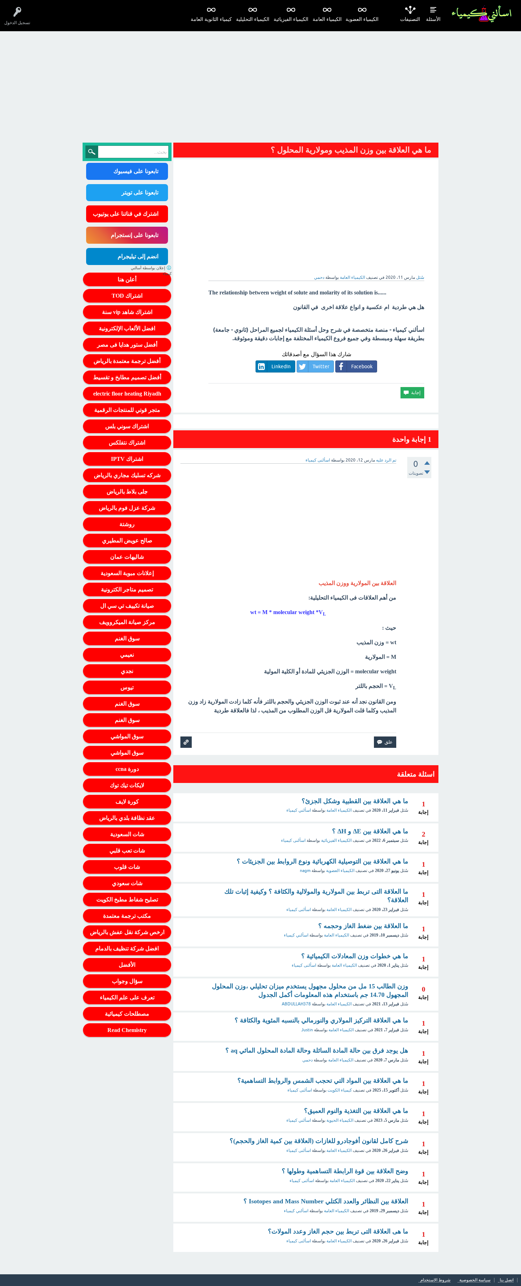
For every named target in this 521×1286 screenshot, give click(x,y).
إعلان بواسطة (151, 271)
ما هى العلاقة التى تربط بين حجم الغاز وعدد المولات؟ (338, 1231)
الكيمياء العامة (327, 19)
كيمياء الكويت (339, 1090)
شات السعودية (127, 834)
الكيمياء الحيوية (339, 1120)
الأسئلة (433, 19)
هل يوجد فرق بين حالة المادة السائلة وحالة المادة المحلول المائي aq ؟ (316, 1050)
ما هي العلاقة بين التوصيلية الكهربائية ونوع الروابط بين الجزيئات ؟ (322, 861)
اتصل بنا (507, 1280)
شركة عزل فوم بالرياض (127, 508)
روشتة (127, 524)
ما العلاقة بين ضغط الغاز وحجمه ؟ (363, 925)
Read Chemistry (127, 1030)
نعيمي (127, 655)
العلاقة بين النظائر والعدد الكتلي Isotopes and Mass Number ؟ (325, 1201)
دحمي (307, 1060)
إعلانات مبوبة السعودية (127, 573)
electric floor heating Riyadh (127, 394)
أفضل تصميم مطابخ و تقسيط (127, 377)
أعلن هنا (127, 279)
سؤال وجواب (127, 981)
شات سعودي (127, 883)
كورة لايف (127, 802)
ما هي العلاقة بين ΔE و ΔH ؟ (370, 831)
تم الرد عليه (386, 460)
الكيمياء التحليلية (252, 19)
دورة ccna (127, 769)
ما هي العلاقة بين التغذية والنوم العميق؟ (356, 1110)
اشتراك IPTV (127, 459)
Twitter (321, 366)
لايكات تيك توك (127, 785)
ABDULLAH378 (296, 1003)
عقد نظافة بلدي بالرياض (127, 818)
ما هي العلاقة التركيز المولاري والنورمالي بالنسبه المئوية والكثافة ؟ (321, 1020)
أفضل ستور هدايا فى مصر (127, 345)
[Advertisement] (260, 84)
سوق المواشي (127, 736)
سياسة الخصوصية (475, 1280)
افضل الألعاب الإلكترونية (127, 328)
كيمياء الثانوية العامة (211, 19)
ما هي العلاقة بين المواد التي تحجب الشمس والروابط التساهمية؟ (322, 1080)
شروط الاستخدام (435, 1280)
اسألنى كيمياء (293, 840)
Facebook (361, 366)
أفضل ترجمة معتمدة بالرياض (127, 361)
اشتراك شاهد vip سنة (127, 312)
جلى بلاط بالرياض (127, 492)
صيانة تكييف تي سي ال (127, 606)
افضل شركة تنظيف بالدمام (127, 948)
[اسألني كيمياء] (481, 14)
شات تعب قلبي (127, 851)
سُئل (420, 277)
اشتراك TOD (127, 296)
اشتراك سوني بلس (127, 426)
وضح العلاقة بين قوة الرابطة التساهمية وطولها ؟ (345, 1171)
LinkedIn (281, 366)
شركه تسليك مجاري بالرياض (127, 475)
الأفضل (127, 965)
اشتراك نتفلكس (127, 443)
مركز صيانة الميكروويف (127, 622)
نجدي (127, 671)
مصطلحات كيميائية (127, 1014)
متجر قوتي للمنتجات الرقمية (127, 410)
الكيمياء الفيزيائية (291, 19)
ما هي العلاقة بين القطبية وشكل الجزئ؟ (355, 801)
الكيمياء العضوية (362, 19)
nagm (305, 870)
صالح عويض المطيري (127, 540)
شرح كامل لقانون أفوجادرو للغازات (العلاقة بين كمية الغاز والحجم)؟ (319, 1140)
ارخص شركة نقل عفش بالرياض (127, 932)
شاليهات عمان (127, 557)
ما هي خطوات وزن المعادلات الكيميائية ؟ (354, 956)
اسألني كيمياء (298, 810)
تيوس (127, 687)
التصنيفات (410, 19)
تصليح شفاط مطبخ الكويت (127, 899)
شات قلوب (127, 867)
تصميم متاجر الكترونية (127, 589)
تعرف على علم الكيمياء (127, 997)
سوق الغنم (127, 638)
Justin (307, 1029)
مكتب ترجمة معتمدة (127, 916)
